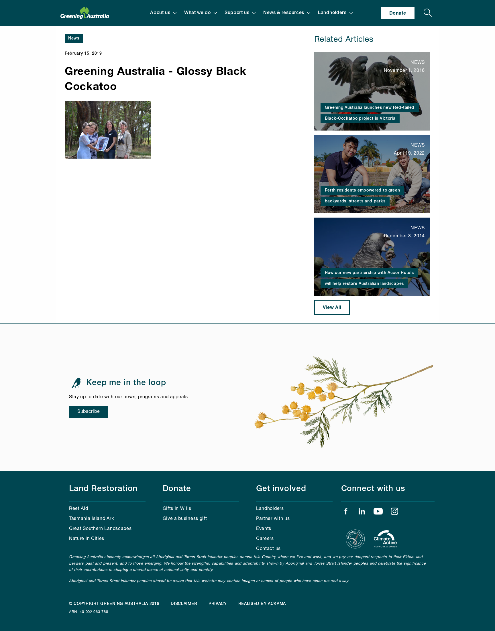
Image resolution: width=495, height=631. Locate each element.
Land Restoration (103, 489)
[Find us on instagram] (394, 513)
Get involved (281, 489)
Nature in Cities (86, 539)
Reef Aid (78, 508)
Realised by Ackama (262, 604)
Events (263, 529)
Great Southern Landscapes (100, 529)
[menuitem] (163, 13)
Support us (237, 13)
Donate (397, 13)
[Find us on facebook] (345, 513)
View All (332, 307)
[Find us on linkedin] (361, 513)
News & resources (283, 13)
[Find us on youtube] (378, 513)
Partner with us (273, 518)
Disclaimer (184, 604)
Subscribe (88, 411)
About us (160, 13)
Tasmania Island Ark (91, 518)
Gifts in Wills (177, 508)
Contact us (268, 549)
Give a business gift (185, 518)
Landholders (332, 13)
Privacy (218, 604)
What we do (197, 13)
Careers (265, 539)
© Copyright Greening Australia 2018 (114, 604)
